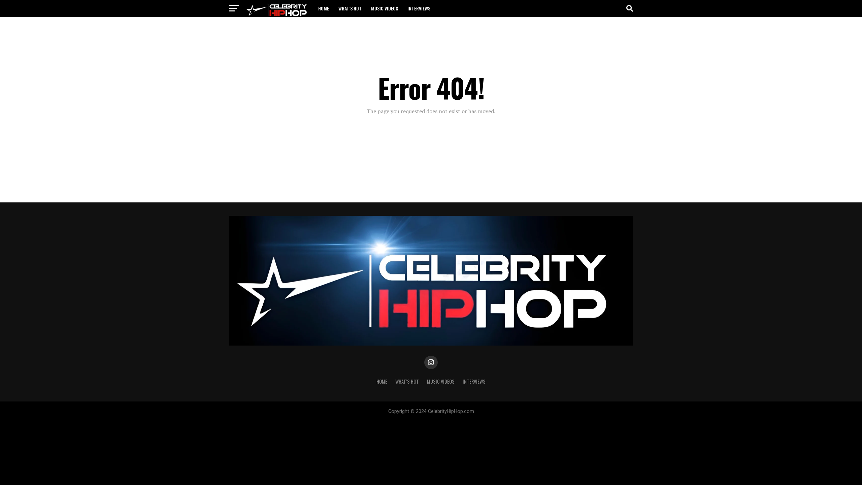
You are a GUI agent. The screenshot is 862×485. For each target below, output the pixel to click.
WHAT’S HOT (350, 8)
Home (323, 8)
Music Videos (384, 8)
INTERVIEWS (418, 8)
